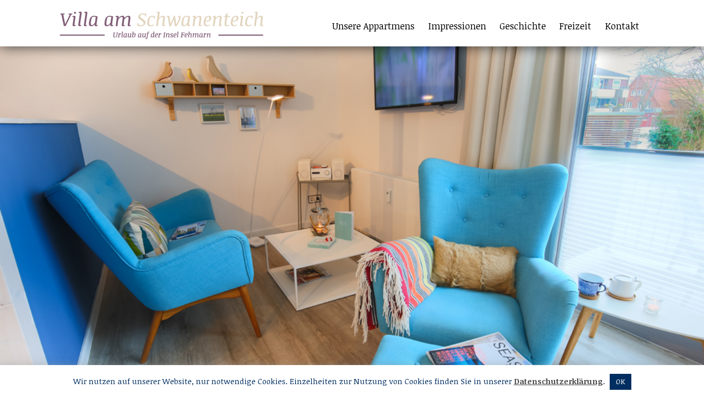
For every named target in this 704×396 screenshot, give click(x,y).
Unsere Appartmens (373, 26)
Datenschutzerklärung (558, 381)
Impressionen (457, 26)
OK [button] (620, 381)
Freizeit (575, 26)
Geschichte (522, 26)
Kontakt (622, 26)
